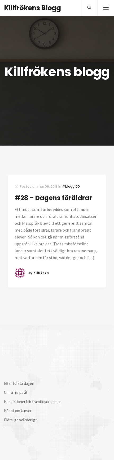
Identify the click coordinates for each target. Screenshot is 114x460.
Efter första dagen (19, 383)
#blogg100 (71, 186)
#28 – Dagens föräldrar (53, 197)
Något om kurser (18, 410)
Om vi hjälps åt (16, 392)
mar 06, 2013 (47, 186)
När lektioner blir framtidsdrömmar (32, 401)
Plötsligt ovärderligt (20, 419)
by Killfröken (39, 272)
